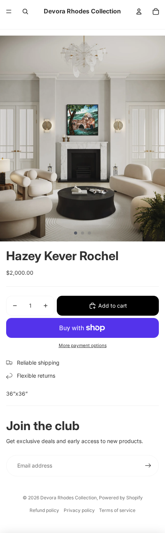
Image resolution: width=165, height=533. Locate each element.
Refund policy (44, 510)
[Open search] (25, 11)
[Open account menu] (138, 11)
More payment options (83, 345)
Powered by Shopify (121, 497)
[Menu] (9, 11)
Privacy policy (79, 510)
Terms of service (117, 510)
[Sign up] (148, 465)
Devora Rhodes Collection (68, 497)
